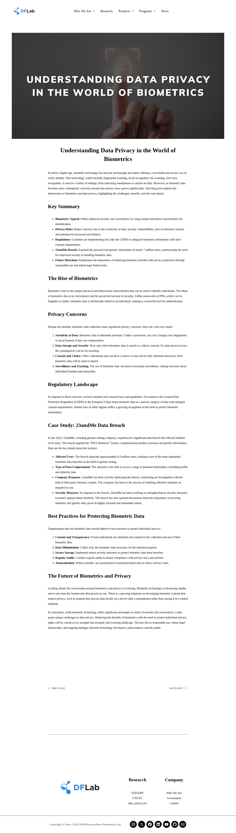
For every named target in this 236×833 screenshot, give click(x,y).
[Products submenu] (133, 11)
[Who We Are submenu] (94, 11)
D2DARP (137, 793)
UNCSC (137, 798)
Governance (174, 798)
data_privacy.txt (137, 803)
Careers (174, 803)
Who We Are (174, 793)
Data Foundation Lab (108, 824)
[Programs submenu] (155, 11)
